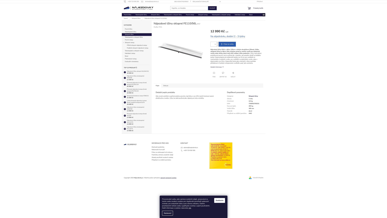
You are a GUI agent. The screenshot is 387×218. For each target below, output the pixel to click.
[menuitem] (127, 14)
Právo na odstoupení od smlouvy (162, 152)
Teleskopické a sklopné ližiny (134, 37)
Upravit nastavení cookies (168, 178)
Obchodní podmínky (181, 2)
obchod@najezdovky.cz (191, 147)
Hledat (212, 8)
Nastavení (167, 213)
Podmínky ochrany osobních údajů (162, 155)
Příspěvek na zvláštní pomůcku (161, 160)
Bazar (126, 56)
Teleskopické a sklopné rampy (134, 51)
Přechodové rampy (131, 59)
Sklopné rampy (129, 42)
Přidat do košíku (228, 44)
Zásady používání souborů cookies (162, 157)
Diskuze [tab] (165, 86)
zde (190, 208)
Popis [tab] (157, 86)
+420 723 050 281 (189, 150)
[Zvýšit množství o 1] (218, 43)
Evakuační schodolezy (131, 61)
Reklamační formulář (201, 2)
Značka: (158, 27)
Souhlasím (219, 200)
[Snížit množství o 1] (218, 45)
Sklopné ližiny (129, 34)
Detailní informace (216, 67)
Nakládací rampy (130, 53)
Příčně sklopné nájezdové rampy (137, 45)
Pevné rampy (129, 40)
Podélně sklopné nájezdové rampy (137, 48)
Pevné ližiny (128, 29)
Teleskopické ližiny (130, 32)
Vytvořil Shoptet (258, 178)
